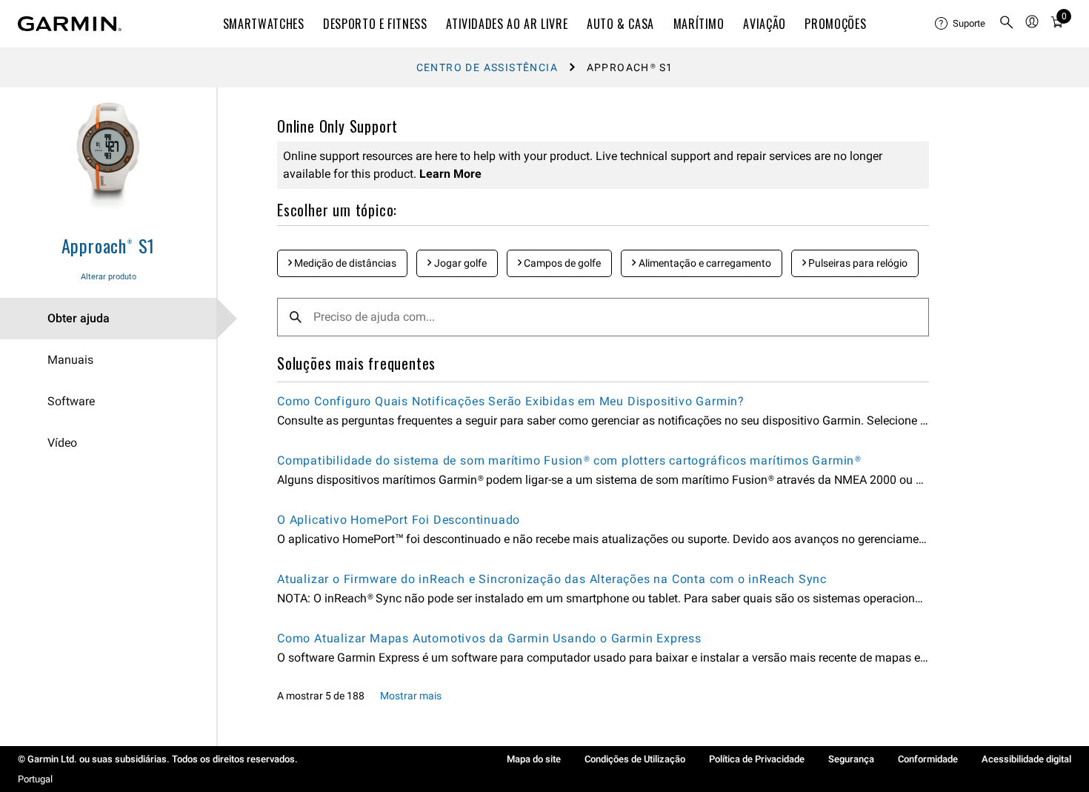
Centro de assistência (487, 67)
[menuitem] (961, 23)
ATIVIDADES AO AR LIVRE (506, 24)
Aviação (764, 24)
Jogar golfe (459, 263)
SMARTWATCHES (263, 24)
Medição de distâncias (344, 263)
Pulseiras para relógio (857, 263)
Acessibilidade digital (1026, 759)
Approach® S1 (108, 245)
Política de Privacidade (757, 759)
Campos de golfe (561, 263)
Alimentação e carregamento (703, 263)
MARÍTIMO (699, 24)
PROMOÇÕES (835, 24)
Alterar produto (108, 277)
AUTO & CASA (620, 24)
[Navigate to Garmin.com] (69, 23)
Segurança (851, 759)
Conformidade (928, 759)
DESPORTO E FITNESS (375, 24)
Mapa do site (534, 759)
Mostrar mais (411, 696)
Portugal (35, 779)
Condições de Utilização (635, 759)
